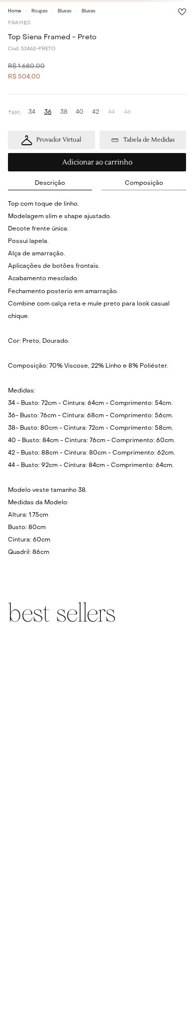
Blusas (65, 11)
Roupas (39, 11)
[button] (32, 112)
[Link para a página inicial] (14, 11)
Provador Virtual (58, 140)
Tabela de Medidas (149, 140)
